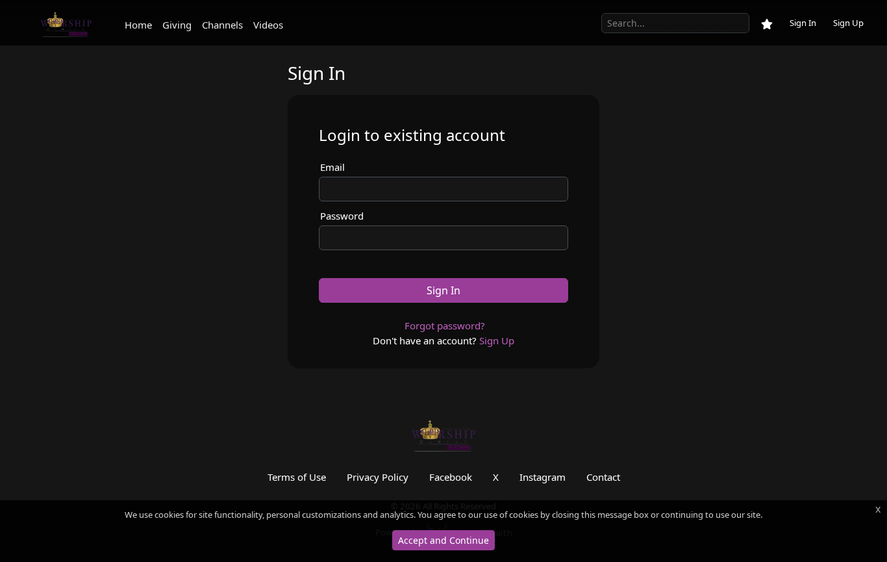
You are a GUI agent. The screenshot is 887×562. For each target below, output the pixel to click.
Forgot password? (445, 325)
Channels (222, 24)
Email (332, 166)
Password (342, 215)
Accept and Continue (443, 540)
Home (138, 24)
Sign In (803, 23)
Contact (603, 476)
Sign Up (848, 23)
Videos (268, 24)
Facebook (450, 476)
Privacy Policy (377, 476)
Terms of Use (297, 476)
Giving (177, 24)
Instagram (542, 476)
